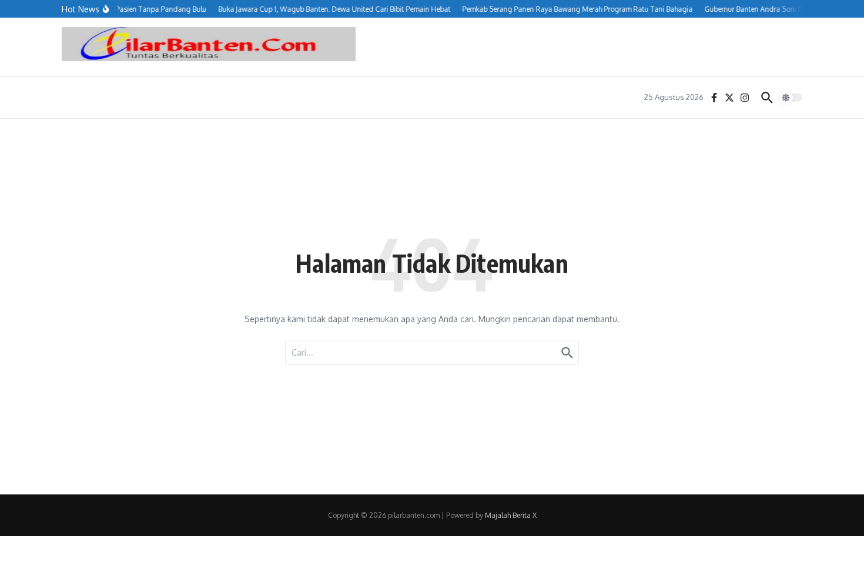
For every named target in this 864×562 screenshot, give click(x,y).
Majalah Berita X (511, 515)
